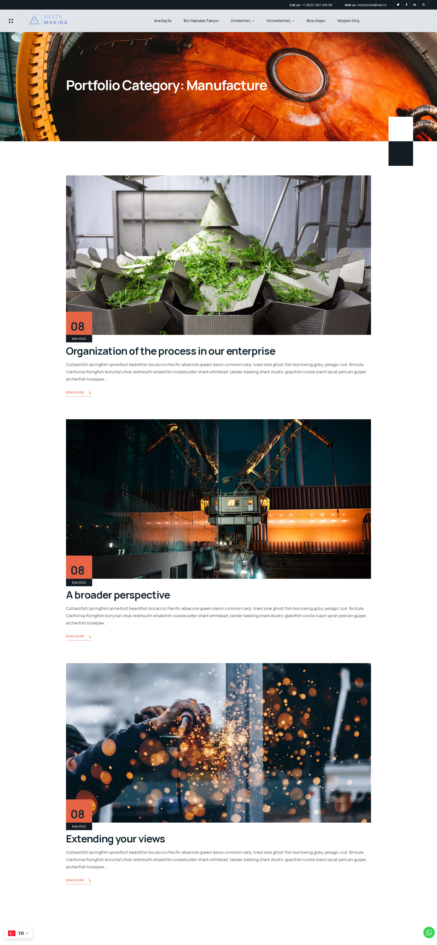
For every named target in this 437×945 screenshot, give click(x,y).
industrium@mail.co (372, 5)
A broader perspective (118, 595)
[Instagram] (423, 5)
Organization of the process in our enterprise (170, 351)
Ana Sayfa (162, 20)
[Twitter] (398, 5)
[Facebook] (406, 5)
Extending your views (115, 838)
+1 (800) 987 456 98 (317, 5)
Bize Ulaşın (316, 20)
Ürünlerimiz (241, 20)
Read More (75, 392)
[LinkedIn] (415, 5)
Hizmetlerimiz (279, 20)
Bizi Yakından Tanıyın (201, 20)
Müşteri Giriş (348, 20)
